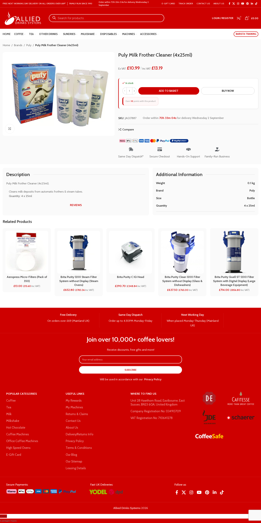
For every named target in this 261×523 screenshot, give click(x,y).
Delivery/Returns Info (79, 434)
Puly (28, 45)
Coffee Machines (17, 434)
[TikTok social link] (256, 3)
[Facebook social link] (229, 3)
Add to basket (168, 90)
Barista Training (246, 33)
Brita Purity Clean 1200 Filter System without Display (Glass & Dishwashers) (182, 281)
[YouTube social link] (242, 3)
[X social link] (233, 3)
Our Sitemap (74, 461)
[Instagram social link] (238, 3)
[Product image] (130, 252)
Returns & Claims (77, 414)
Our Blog (71, 454)
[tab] (76, 205)
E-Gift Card (13, 454)
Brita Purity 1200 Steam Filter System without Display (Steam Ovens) (78, 281)
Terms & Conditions (79, 448)
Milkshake (12, 421)
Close (3, 516)
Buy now (228, 90)
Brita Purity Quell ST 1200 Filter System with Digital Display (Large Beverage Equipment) (234, 281)
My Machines (74, 407)
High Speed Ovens (18, 448)
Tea (8, 407)
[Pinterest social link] (247, 3)
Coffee (11, 400)
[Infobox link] (68, 318)
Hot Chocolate (15, 427)
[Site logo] (22, 18)
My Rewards (74, 400)
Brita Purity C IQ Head (130, 277)
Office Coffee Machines (22, 441)
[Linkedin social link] (252, 3)
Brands (18, 45)
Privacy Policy (152, 379)
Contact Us (73, 421)
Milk (9, 414)
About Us (72, 427)
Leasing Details (76, 468)
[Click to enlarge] (9, 128)
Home (6, 45)
